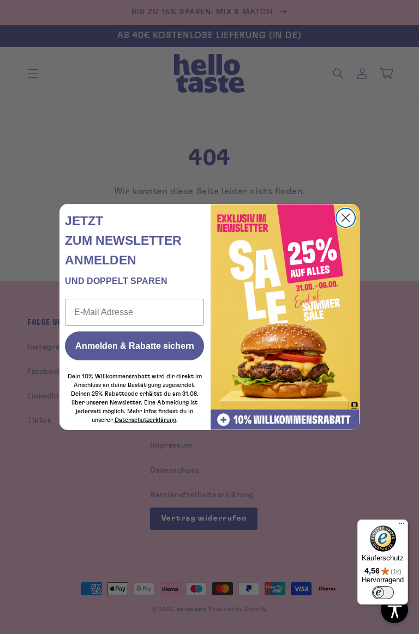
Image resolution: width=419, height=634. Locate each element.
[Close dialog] (345, 217)
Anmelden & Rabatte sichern (134, 346)
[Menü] (401, 526)
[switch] (383, 592)
